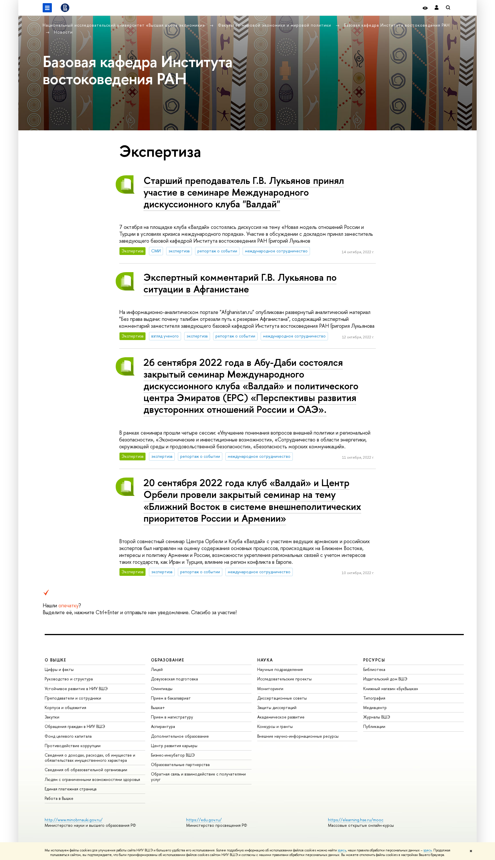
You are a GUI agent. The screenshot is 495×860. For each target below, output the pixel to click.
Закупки (52, 717)
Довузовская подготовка (174, 679)
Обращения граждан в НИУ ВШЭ (75, 726)
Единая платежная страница (71, 789)
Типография (374, 698)
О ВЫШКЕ (55, 660)
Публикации (374, 726)
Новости (63, 32)
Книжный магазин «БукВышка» (390, 688)
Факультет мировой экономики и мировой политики (275, 25)
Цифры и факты (59, 669)
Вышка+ (158, 707)
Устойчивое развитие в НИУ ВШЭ (76, 688)
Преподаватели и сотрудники (73, 698)
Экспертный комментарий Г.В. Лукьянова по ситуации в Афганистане (240, 283)
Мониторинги (270, 688)
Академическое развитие (281, 717)
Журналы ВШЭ (376, 717)
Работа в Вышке (59, 798)
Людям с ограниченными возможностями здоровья (92, 779)
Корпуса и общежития (65, 707)
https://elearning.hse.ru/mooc (355, 819)
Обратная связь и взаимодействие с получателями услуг (198, 776)
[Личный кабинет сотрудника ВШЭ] (436, 7)
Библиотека (374, 669)
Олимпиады (161, 688)
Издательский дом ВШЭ (385, 679)
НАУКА (265, 660)
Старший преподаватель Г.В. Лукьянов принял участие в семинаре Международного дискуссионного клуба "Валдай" (244, 192)
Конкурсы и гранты (275, 726)
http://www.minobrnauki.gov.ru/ (74, 819)
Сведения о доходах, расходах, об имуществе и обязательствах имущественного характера (90, 757)
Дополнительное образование (180, 736)
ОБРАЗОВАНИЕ (167, 660)
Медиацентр (375, 707)
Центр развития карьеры (174, 745)
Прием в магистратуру (172, 717)
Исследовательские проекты (284, 679)
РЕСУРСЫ (374, 660)
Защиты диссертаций (276, 707)
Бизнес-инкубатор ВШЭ (173, 755)
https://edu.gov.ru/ (204, 819)
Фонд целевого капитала (68, 736)
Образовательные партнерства (180, 764)
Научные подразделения (280, 669)
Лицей (157, 669)
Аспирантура (163, 726)
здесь (342, 850)
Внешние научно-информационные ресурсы (298, 736)
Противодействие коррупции (73, 745)
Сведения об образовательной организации (86, 769)
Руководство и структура (69, 679)
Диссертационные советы (282, 698)
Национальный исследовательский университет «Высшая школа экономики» (125, 25)
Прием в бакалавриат (171, 698)
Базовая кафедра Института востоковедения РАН (397, 25)
